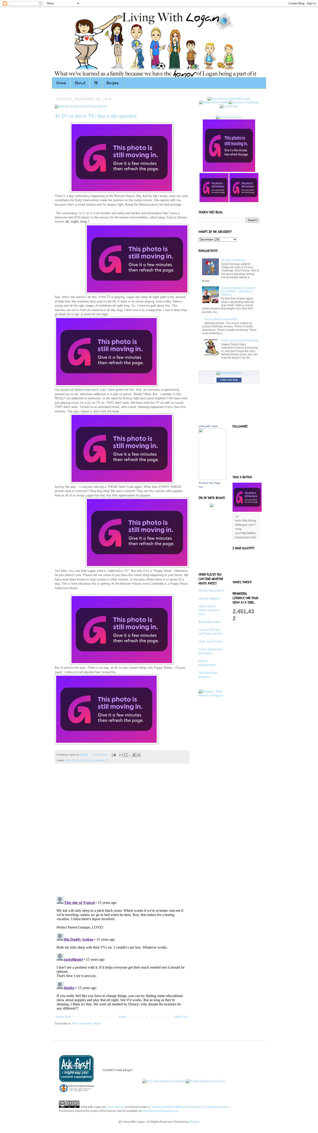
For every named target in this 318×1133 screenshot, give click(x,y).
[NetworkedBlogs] (229, 373)
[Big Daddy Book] (212, 506)
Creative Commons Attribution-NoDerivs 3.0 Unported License (189, 1107)
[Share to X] (130, 755)
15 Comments (99, 754)
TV (108, 760)
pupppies (100, 760)
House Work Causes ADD (221, 319)
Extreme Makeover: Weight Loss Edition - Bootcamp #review (238, 291)
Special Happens (209, 598)
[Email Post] (114, 754)
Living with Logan (208, 426)
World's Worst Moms (211, 590)
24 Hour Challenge (233, 260)
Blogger (194, 1121)
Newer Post (63, 1016)
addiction (70, 760)
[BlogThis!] (125, 755)
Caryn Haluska (115, 1107)
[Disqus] (122, 832)
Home (61, 83)
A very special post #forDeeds (240, 340)
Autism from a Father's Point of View (209, 610)
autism (80, 760)
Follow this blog (228, 379)
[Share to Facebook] (134, 755)
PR (96, 83)
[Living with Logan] (213, 479)
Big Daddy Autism (210, 622)
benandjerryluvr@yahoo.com (160, 1111)
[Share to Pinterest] (139, 755)
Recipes (113, 83)
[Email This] (121, 755)
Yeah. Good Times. (211, 641)
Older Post (181, 1016)
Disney (89, 760)
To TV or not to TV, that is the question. (96, 115)
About (80, 83)
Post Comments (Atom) (86, 1023)
